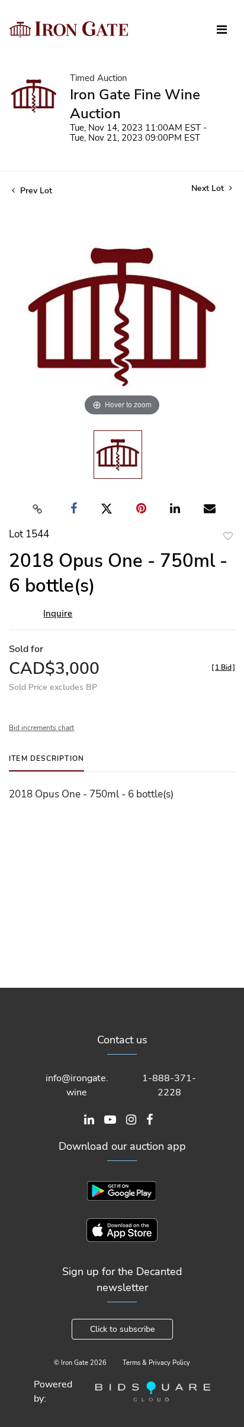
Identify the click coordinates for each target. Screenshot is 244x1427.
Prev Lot (35, 190)
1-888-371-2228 (169, 1085)
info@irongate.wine (77, 1085)
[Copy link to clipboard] (38, 509)
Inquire (57, 614)
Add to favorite (228, 536)
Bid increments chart (41, 727)
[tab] (46, 762)
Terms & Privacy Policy (156, 1362)
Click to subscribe (122, 1329)
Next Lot (208, 188)
